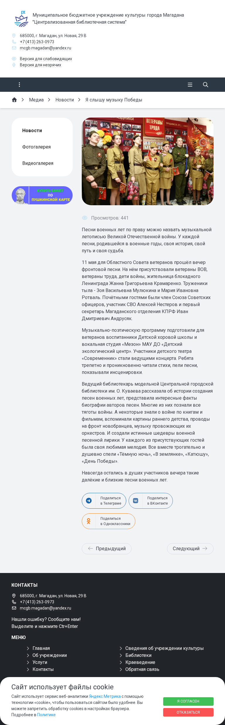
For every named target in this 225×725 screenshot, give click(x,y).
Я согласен (188, 701)
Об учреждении (50, 655)
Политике (46, 714)
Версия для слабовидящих (46, 58)
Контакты (43, 669)
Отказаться (188, 712)
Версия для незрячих (40, 65)
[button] (199, 161)
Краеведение (140, 662)
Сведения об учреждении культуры (164, 648)
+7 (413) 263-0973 (37, 41)
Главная (41, 648)
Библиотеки (138, 655)
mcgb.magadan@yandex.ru (45, 48)
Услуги (40, 662)
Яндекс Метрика (105, 696)
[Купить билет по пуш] (42, 195)
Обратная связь (142, 669)
